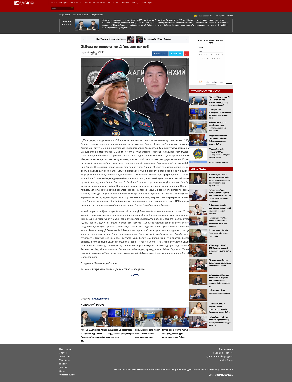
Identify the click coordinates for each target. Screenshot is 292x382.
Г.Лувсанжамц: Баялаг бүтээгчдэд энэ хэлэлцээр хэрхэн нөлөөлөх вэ (220, 263)
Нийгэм (63, 364)
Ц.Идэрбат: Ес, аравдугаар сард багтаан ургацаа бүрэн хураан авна (121, 333)
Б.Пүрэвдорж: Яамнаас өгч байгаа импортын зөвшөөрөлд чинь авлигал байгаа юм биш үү (219, 280)
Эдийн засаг (65, 356)
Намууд (135, 3)
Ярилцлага (63, 3)
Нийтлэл (53, 3)
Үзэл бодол (65, 360)
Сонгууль (126, 3)
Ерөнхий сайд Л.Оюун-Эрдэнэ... (157, 39)
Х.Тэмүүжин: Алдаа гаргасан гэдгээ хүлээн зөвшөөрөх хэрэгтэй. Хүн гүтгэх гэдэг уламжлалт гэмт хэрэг (220, 195)
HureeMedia (227, 375)
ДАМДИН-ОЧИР (95, 52)
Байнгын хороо (113, 3)
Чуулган (87, 3)
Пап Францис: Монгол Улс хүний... (111, 39)
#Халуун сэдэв (100, 298)
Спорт (62, 371)
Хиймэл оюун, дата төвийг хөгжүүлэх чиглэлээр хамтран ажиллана (147, 333)
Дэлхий (63, 367)
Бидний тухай (226, 349)
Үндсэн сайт (64, 14)
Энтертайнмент (67, 374)
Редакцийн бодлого (223, 353)
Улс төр (63, 353)
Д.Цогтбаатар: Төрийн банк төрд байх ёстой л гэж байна (219, 233)
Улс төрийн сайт (80, 14)
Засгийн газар (99, 3)
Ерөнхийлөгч (76, 3)
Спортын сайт (97, 14)
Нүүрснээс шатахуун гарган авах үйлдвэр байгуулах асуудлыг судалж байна (175, 333)
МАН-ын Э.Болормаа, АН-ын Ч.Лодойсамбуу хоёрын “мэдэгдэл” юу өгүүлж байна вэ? (94, 335)
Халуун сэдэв (146, 3)
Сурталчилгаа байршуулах (219, 356)
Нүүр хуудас (65, 349)
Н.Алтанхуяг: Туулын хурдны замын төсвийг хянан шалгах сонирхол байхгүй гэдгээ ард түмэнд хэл (219, 180)
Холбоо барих (226, 360)
